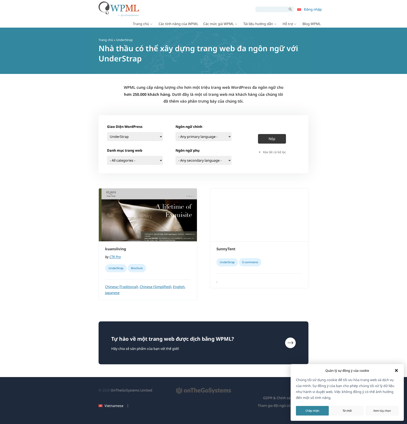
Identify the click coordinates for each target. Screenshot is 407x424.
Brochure (137, 268)
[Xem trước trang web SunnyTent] (259, 215)
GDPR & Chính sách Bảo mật (285, 398)
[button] (396, 370)
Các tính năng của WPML (178, 23)
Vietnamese (114, 405)
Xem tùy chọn (382, 411)
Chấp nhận (312, 411)
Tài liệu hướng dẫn (258, 23)
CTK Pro (115, 256)
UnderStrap (116, 268)
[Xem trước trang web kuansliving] (148, 215)
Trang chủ (141, 23)
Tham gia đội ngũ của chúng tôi (283, 405)
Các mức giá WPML (218, 23)
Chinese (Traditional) (121, 286)
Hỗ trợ (288, 23)
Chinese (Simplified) (155, 286)
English (179, 286)
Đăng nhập (313, 9)
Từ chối (347, 411)
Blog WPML (311, 23)
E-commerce (250, 262)
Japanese (112, 292)
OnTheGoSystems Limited (131, 390)
